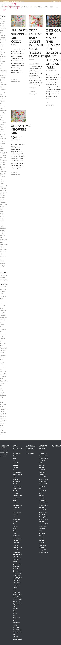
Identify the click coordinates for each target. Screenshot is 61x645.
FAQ (1, 54)
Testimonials (3, 244)
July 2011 (3, 411)
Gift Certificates (17, 486)
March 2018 (3, 317)
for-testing (3, 56)
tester (1, 242)
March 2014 (3, 374)
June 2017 (3, 353)
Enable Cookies (17, 472)
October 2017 (43, 484)
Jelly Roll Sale (17, 512)
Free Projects (16, 484)
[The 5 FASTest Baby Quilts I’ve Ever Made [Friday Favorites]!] (36, 21)
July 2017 (3, 350)
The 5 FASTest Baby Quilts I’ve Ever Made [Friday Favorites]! (38, 43)
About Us (3, 28)
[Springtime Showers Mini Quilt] (18, 21)
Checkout (2, 37)
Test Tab (2, 235)
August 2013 (3, 381)
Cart (1, 33)
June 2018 (3, 310)
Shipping (2, 230)
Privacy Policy (17, 538)
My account (3, 110)
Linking (2, 106)
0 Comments (14, 79)
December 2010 (43, 552)
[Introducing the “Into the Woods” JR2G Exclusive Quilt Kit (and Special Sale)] (53, 21)
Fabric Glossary (17, 474)
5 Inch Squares (17, 453)
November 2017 (43, 481)
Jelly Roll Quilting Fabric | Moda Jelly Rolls (3, 82)
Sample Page (16, 601)
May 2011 (3, 416)
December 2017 (43, 479)
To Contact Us (17, 630)
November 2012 (43, 519)
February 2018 (43, 474)
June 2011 (3, 414)
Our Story (3, 122)
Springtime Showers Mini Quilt (20, 35)
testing (2, 247)
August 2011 (3, 409)
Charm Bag (3, 35)
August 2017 (3, 348)
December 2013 (43, 512)
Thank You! (3, 249)
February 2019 (43, 453)
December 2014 (43, 505)
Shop (1, 233)
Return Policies (17, 597)
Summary (14, 44)
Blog (60, 1)
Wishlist (2, 263)
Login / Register (54, 1)
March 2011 (3, 421)
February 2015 (43, 503)
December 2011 (43, 524)
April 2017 (3, 355)
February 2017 (43, 500)
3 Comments (32, 91)
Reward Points (17, 599)
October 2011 (43, 526)
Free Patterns (16, 481)
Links (1, 108)
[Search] (1, 16)
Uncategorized (51, 70)
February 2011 (43, 547)
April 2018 (3, 315)
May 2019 (3, 289)
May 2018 (3, 313)
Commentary (15, 140)
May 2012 (3, 393)
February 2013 (43, 517)
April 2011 (3, 418)
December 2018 (43, 456)
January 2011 (42, 550)
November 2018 (43, 458)
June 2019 (3, 287)
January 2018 (42, 477)
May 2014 (3, 371)
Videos (2, 261)
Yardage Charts (17, 639)
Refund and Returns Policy (3, 206)
